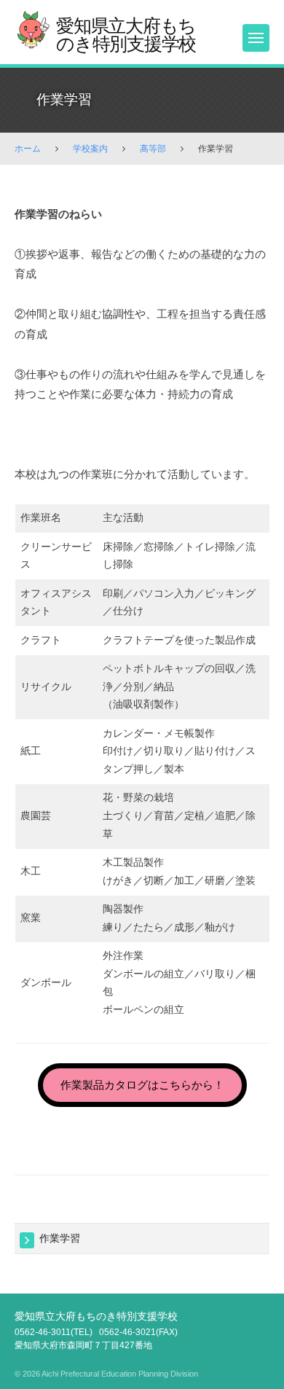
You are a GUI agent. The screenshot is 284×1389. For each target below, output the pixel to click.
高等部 (153, 149)
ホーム (28, 149)
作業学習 (59, 1238)
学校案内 (90, 149)
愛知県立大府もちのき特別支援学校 (126, 34)
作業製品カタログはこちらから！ (142, 1085)
